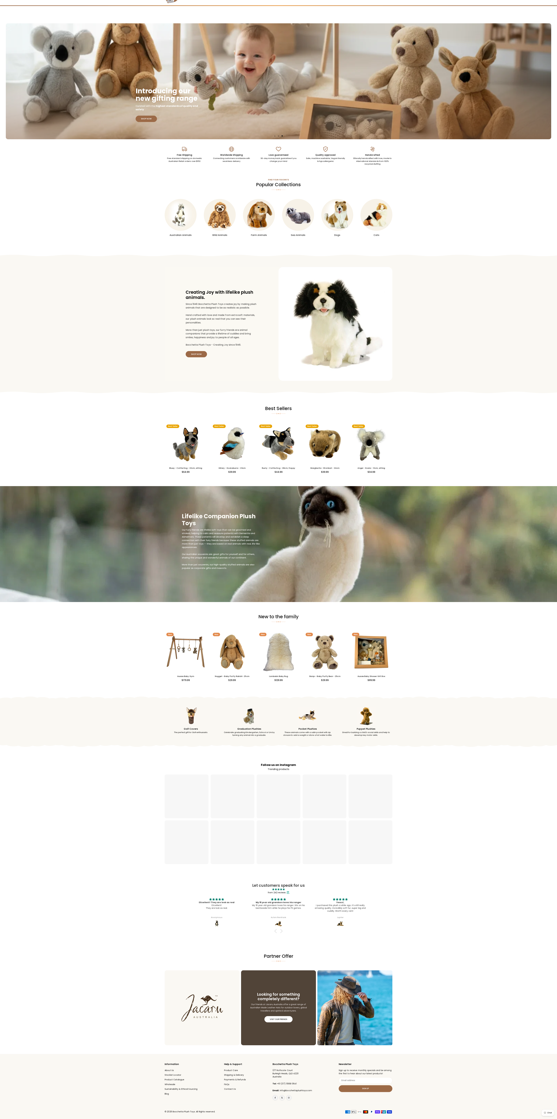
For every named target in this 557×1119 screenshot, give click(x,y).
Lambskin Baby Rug (278, 676)
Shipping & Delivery (234, 1075)
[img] (278, 889)
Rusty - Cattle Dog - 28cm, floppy (278, 468)
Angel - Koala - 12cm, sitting (371, 468)
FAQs (226, 1084)
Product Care (231, 1070)
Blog (167, 1093)
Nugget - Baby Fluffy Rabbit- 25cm (232, 676)
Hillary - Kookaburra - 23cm (232, 468)
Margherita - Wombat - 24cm (325, 468)
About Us (169, 1070)
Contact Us (230, 1089)
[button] (542, 81)
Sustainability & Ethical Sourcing (181, 1089)
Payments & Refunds (235, 1079)
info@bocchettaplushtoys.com (296, 1090)
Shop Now (146, 118)
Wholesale (170, 1084)
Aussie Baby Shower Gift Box (371, 676)
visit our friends (278, 1019)
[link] (184, 154)
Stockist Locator (173, 1075)
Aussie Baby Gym (185, 676)
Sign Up (365, 1088)
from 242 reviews (277, 892)
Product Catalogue (174, 1079)
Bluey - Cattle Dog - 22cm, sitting (185, 468)
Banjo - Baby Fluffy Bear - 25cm (324, 676)
